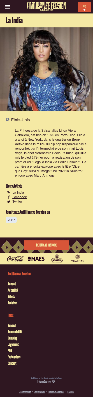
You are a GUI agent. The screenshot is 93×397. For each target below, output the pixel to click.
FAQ (10, 350)
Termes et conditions (56, 392)
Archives (12, 302)
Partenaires (14, 357)
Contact (12, 363)
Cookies (70, 392)
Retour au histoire (46, 245)
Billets (11, 296)
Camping (12, 338)
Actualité (13, 290)
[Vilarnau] (78, 258)
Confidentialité (39, 392)
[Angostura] (57, 258)
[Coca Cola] (15, 258)
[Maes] (36, 258)
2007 (11, 219)
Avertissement (25, 392)
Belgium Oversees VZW (46, 381)
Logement (13, 344)
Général (12, 325)
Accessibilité (15, 331)
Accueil (12, 284)
